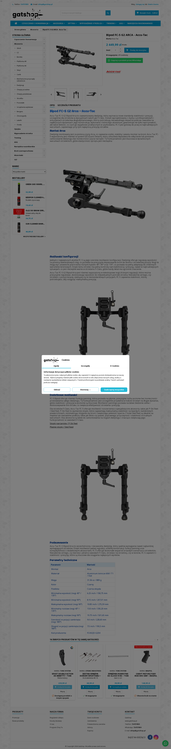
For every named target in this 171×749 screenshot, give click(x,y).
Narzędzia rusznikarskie (140, 23)
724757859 (24, 4)
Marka (108, 39)
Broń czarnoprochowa (23, 151)
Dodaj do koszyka (136, 50)
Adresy (90, 727)
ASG (121, 23)
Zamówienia (92, 721)
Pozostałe (20, 103)
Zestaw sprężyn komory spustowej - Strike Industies (90, 676)
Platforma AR (21, 61)
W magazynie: (112, 55)
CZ (18, 52)
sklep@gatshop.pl (45, 4)
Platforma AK (21, 66)
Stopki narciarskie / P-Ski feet (63, 423)
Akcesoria (58, 23)
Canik (19, 74)
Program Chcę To (56, 727)
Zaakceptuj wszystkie (114, 389)
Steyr (19, 70)
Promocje (15, 717)
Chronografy (21, 116)
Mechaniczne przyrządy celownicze (26, 80)
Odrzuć (57, 389)
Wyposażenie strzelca (91, 23)
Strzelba (20, 98)
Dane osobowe (93, 717)
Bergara (20, 111)
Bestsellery (18, 178)
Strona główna (21, 35)
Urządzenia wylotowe (25, 107)
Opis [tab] (52, 105)
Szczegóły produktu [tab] (69, 105)
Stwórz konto (153, 4)
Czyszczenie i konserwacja (35, 23)
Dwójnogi (20, 85)
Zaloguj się (140, 4)
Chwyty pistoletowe (24, 94)
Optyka (71, 23)
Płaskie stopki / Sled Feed (61, 427)
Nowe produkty (18, 721)
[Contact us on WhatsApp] (165, 743)
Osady (19, 124)
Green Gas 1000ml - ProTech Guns (35, 184)
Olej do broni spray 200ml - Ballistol (35, 211)
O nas (52, 724)
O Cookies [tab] (114, 366)
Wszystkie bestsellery (34, 236)
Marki (15, 166)
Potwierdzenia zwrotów (96, 724)
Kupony (90, 730)
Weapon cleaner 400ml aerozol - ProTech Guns (35, 197)
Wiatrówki (18, 155)
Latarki (19, 120)
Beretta (19, 57)
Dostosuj (84, 389)
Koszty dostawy (56, 721)
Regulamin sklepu (56, 717)
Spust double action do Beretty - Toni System (62, 676)
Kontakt (130, 711)
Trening (110, 23)
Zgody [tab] (56, 366)
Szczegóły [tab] (85, 366)
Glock (19, 48)
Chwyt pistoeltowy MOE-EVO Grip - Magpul (146, 675)
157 (15, 160)
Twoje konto (94, 711)
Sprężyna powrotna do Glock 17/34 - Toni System (118, 676)
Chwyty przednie (23, 89)
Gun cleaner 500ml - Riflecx (35, 224)
